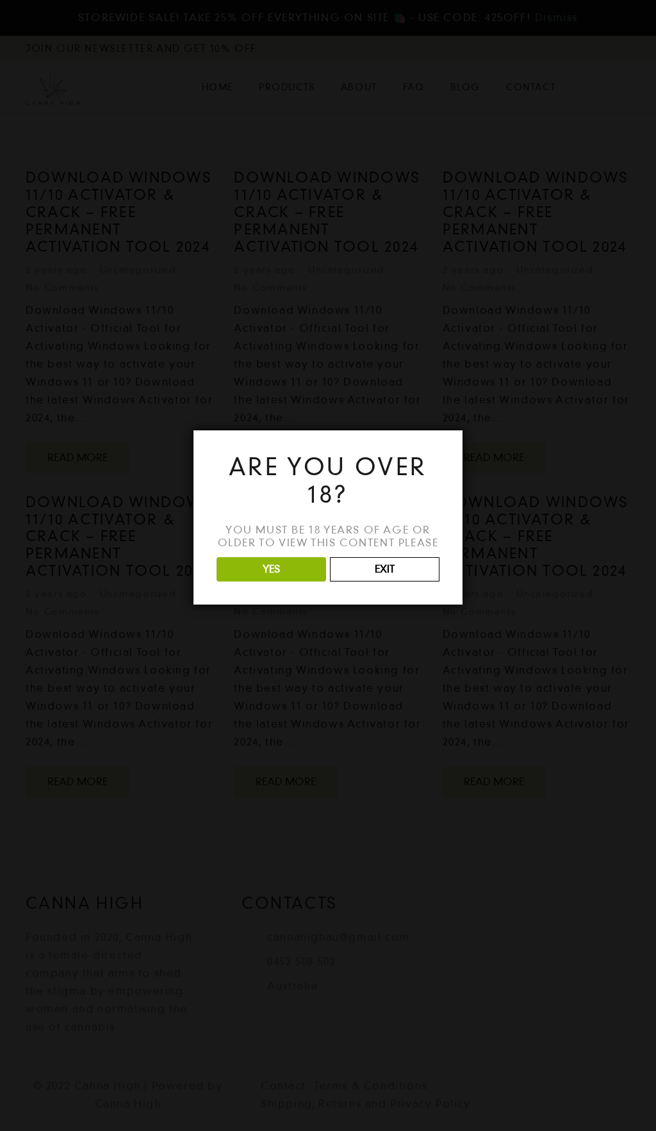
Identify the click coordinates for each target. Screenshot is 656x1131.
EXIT (385, 569)
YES (271, 569)
